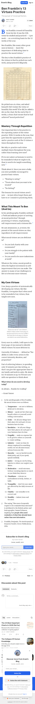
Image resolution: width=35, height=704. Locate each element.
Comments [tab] (6, 589)
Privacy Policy (23, 688)
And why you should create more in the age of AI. (12, 645)
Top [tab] (4, 617)
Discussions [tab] (15, 617)
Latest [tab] (8, 617)
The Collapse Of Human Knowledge (10, 640)
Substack (10, 702)
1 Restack (15, 562)
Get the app (25, 698)
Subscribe (24, 3)
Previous (7, 576)
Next (28, 576)
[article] (17, 629)
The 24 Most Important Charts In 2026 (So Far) (10, 624)
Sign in (31, 3)
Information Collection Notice (21, 553)
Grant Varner (10, 19)
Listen (31, 20)
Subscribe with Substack (18, 680)
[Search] (32, 618)
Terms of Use (26, 552)
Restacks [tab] (14, 589)
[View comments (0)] (10, 26)
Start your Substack (13, 698)
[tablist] (9, 589)
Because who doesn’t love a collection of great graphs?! (10, 629)
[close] (29, 650)
